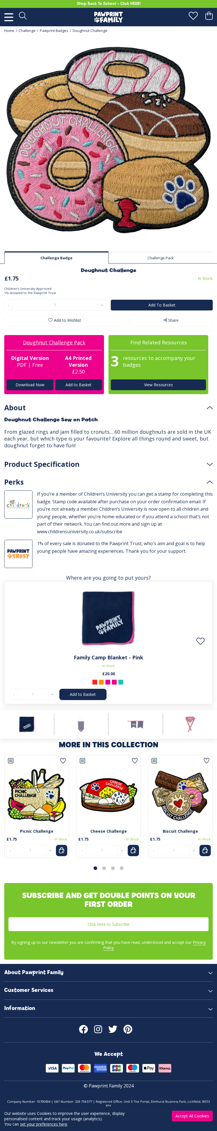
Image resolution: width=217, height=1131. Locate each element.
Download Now (30, 384)
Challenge (27, 30)
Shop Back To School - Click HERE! (108, 4)
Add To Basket (161, 305)
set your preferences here (43, 1124)
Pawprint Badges (54, 30)
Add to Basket (78, 384)
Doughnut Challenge (90, 30)
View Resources (158, 384)
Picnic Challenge (36, 831)
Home (9, 30)
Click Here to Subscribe (108, 924)
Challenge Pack (160, 257)
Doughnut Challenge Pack (54, 342)
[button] (95, 868)
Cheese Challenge (108, 831)
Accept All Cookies (192, 1116)
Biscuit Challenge (180, 831)
